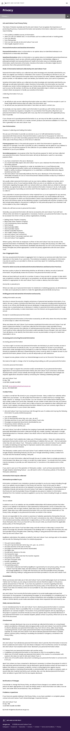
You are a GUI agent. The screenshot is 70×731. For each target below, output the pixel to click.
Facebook (14, 727)
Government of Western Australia (2, 3)
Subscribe (22, 727)
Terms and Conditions (48, 727)
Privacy (4, 16)
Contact (37, 727)
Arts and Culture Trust (15, 3)
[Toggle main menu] (67, 3)
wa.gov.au (6, 724)
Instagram (6, 727)
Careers (29, 727)
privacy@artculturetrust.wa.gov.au (20, 386)
